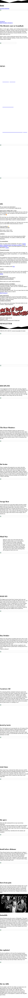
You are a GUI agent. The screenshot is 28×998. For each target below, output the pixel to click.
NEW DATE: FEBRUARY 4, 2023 (8, 210)
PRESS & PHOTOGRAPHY (7, 279)
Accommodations (4, 241)
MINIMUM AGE (4, 276)
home (2, 5)
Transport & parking (4, 250)
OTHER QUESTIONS (5, 300)
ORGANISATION (4, 295)
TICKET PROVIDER (5, 289)
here (14, 266)
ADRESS (2, 233)
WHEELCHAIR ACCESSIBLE (7, 283)
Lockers (2, 269)
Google (7, 247)
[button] (14, 210)
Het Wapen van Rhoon (16, 245)
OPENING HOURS (4, 227)
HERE (1, 274)
